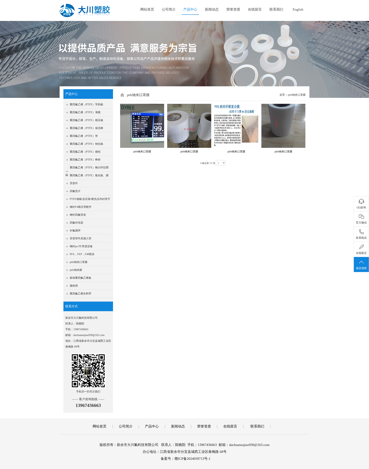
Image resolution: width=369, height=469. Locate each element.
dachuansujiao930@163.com (89, 335)
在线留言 (255, 9)
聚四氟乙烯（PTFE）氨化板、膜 (89, 175)
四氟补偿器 (76, 222)
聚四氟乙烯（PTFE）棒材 (85, 159)
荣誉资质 (233, 9)
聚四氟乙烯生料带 (80, 293)
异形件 (74, 183)
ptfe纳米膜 (76, 270)
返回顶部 (361, 268)
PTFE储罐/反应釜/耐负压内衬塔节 (90, 199)
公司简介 (169, 9)
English (298, 9)
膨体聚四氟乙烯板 (80, 277)
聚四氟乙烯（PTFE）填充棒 (86, 128)
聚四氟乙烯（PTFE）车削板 (86, 104)
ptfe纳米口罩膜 (78, 262)
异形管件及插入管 (80, 238)
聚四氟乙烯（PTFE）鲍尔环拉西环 (87, 171)
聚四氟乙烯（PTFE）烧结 (85, 151)
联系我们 (276, 9)
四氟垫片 (75, 191)
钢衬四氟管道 (78, 214)
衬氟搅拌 (75, 230)
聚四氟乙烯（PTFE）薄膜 (85, 112)
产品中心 (190, 9)
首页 (282, 94)
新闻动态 (212, 9)
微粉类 (74, 285)
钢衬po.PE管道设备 (81, 246)
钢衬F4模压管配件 (80, 206)
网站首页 (147, 9)
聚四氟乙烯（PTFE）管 (84, 136)
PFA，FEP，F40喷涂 (82, 254)
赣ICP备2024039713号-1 (192, 459)
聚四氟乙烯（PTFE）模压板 (86, 120)
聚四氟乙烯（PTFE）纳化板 (86, 143)
